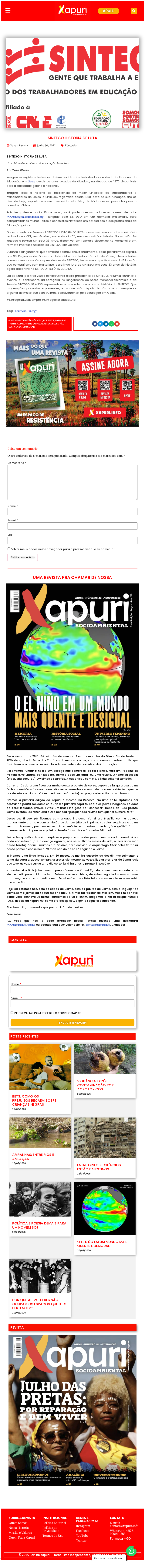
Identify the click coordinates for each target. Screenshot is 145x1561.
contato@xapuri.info (98, 924)
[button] (134, 11)
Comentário (17, 463)
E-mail (13, 520)
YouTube (82, 1535)
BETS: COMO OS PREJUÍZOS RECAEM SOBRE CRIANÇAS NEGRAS (34, 1100)
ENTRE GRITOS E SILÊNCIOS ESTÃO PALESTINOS (99, 1167)
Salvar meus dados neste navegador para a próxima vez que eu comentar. (63, 549)
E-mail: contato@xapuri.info (124, 1524)
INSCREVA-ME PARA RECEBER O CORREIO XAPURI (48, 1013)
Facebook (82, 1531)
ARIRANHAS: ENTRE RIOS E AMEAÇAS (33, 1156)
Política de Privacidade (50, 1529)
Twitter (81, 1540)
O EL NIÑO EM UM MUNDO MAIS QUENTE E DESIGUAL (102, 1243)
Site (10, 534)
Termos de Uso (52, 1535)
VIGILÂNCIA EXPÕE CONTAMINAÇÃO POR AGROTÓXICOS (95, 1085)
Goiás (31, 181)
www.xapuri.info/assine (21, 924)
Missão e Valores (20, 1532)
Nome (13, 506)
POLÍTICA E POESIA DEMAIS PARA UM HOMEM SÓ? (39, 1225)
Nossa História (19, 1527)
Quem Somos (18, 1523)
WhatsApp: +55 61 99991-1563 (122, 1532)
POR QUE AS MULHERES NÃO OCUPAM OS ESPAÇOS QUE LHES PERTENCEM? (39, 1303)
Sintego (32, 311)
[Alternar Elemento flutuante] (131, 1551)
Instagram (83, 1526)
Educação (70, 145)
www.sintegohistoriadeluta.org (26, 216)
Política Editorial (54, 1523)
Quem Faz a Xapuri (22, 1537)
